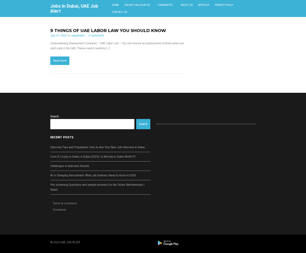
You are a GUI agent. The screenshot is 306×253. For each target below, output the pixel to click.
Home (115, 5)
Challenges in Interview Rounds (69, 166)
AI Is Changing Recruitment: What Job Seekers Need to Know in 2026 (93, 175)
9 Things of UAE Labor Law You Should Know (108, 30)
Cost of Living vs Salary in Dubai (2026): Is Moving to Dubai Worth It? (93, 156)
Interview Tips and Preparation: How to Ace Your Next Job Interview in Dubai (97, 147)
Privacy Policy (224, 5)
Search (54, 116)
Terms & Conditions (65, 203)
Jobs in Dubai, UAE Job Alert (74, 8)
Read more (60, 60)
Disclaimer (59, 209)
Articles (203, 5)
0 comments (96, 35)
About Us (187, 5)
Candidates (165, 5)
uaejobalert (78, 35)
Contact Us (119, 12)
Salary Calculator (137, 5)
